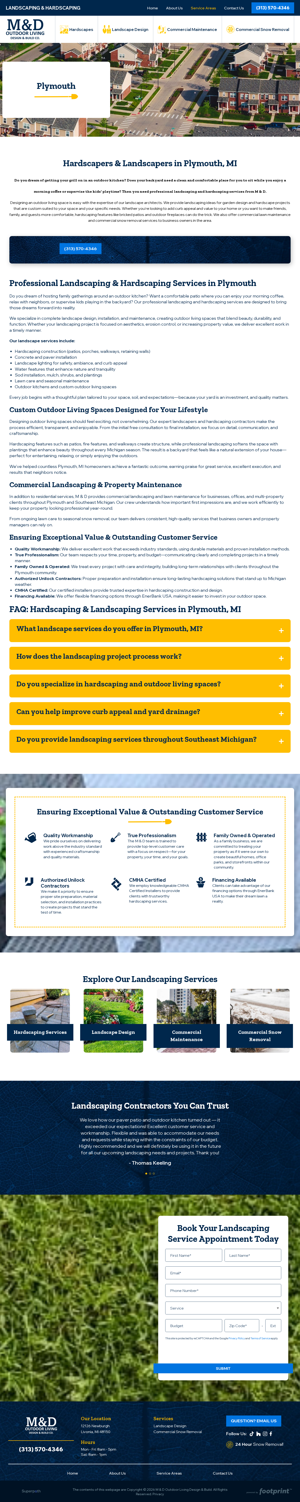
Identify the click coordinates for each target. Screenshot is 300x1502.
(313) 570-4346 (272, 8)
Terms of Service (260, 1338)
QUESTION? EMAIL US (254, 1420)
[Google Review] (251, 1434)
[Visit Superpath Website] (31, 1492)
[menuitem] (152, 8)
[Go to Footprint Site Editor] (268, 1492)
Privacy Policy (237, 1338)
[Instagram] (265, 1434)
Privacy (158, 1494)
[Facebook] (270, 1434)
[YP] (258, 1434)
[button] (150, 630)
